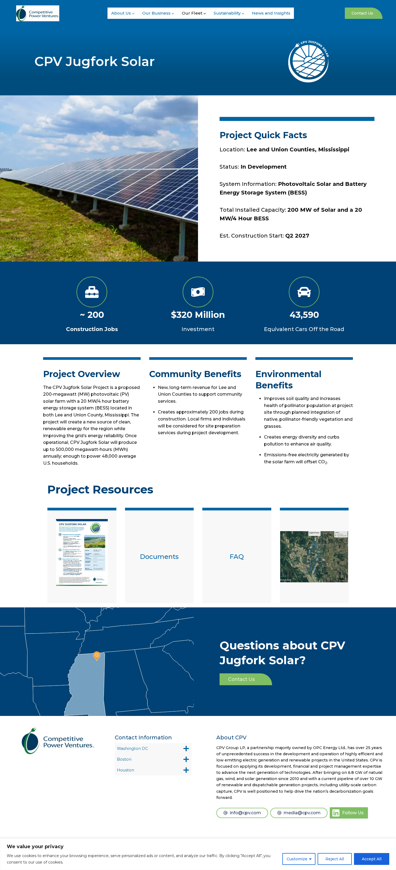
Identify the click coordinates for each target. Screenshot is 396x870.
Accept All (371, 859)
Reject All (334, 859)
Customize (297, 859)
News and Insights (271, 13)
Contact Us (362, 13)
